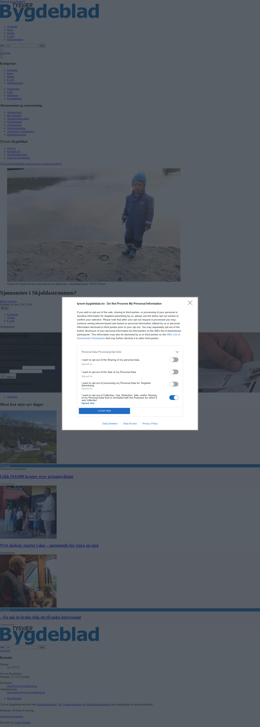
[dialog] (130, 363)
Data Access (130, 423)
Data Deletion (110, 423)
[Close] (191, 303)
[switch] (173, 359)
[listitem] (130, 352)
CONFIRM (104, 411)
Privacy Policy (150, 423)
